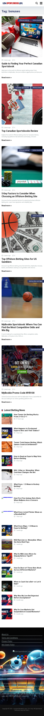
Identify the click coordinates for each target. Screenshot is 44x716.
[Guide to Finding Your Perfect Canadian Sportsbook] (22, 36)
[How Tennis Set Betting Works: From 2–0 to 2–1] (7, 424)
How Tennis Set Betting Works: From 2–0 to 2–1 (26, 416)
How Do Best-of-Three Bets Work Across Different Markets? (27, 569)
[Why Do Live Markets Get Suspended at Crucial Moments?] (7, 619)
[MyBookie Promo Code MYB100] (22, 365)
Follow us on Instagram (10, 672)
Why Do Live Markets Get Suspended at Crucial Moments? (27, 611)
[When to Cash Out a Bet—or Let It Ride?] (7, 591)
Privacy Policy (7, 641)
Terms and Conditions (10, 638)
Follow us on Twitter (9, 668)
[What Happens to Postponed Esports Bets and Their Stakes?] (7, 438)
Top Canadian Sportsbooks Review (20, 131)
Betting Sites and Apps (35, 281)
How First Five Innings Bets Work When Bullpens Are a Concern (27, 499)
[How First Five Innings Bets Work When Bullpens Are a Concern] (8, 497)
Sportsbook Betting (36, 349)
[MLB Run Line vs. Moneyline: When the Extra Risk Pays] (7, 549)
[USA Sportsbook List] (13, 3)
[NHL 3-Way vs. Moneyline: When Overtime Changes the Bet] (7, 479)
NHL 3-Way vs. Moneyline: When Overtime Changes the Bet (26, 471)
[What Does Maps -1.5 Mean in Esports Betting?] (7, 535)
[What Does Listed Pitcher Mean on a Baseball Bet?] (8, 511)
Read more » (7, 78)
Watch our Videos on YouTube (13, 679)
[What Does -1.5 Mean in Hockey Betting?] (7, 493)
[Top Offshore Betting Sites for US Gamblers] (22, 232)
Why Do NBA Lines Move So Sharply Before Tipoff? (25, 555)
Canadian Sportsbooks (22, 87)
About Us (5, 634)
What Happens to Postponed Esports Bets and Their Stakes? (27, 429)
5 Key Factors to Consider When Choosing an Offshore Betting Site (19, 195)
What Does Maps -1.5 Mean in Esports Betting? (26, 527)
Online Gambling (37, 20)
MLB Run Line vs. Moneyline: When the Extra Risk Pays (28, 541)
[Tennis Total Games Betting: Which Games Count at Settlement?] (7, 452)
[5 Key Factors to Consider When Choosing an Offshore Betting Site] (22, 166)
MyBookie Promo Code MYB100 (18, 392)
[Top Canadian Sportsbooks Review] (22, 104)
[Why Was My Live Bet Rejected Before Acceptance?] (7, 605)
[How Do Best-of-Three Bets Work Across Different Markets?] (7, 577)
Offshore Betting (24, 20)
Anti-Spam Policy (8, 645)
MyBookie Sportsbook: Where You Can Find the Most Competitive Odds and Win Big (22, 327)
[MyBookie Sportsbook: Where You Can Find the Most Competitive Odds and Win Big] (22, 297)
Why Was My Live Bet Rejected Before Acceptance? (26, 597)
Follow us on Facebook (10, 675)
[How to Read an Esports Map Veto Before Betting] (7, 465)
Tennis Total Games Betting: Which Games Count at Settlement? (28, 443)
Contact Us (6, 665)
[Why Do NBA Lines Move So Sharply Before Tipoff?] (7, 563)
